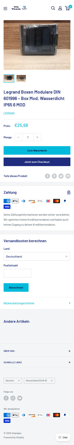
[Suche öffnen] (53, 8)
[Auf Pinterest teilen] (54, 176)
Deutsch (10, 380)
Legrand (9, 113)
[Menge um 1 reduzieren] (18, 137)
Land (7, 248)
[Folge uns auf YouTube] (19, 398)
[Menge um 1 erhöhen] (37, 137)
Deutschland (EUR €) (36, 380)
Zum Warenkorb (37, 150)
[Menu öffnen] (5, 8)
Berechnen (16, 287)
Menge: (8, 137)
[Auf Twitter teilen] (61, 176)
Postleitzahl (11, 265)
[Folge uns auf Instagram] (12, 398)
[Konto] (60, 8)
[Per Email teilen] (67, 176)
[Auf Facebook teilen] (47, 176)
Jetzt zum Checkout (37, 161)
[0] (67, 8)
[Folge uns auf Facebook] (6, 398)
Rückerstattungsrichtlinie (19, 303)
